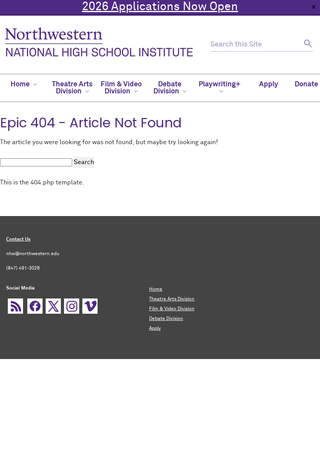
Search (84, 162)
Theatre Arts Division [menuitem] (72, 88)
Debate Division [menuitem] (167, 88)
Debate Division (166, 318)
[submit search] (307, 45)
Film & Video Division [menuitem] (121, 88)
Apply (155, 328)
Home (155, 289)
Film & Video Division (171, 309)
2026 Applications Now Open (160, 7)
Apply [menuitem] (268, 84)
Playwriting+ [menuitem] (219, 84)
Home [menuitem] (20, 84)
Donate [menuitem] (306, 84)
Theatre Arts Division (171, 299)
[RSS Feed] (15, 306)
